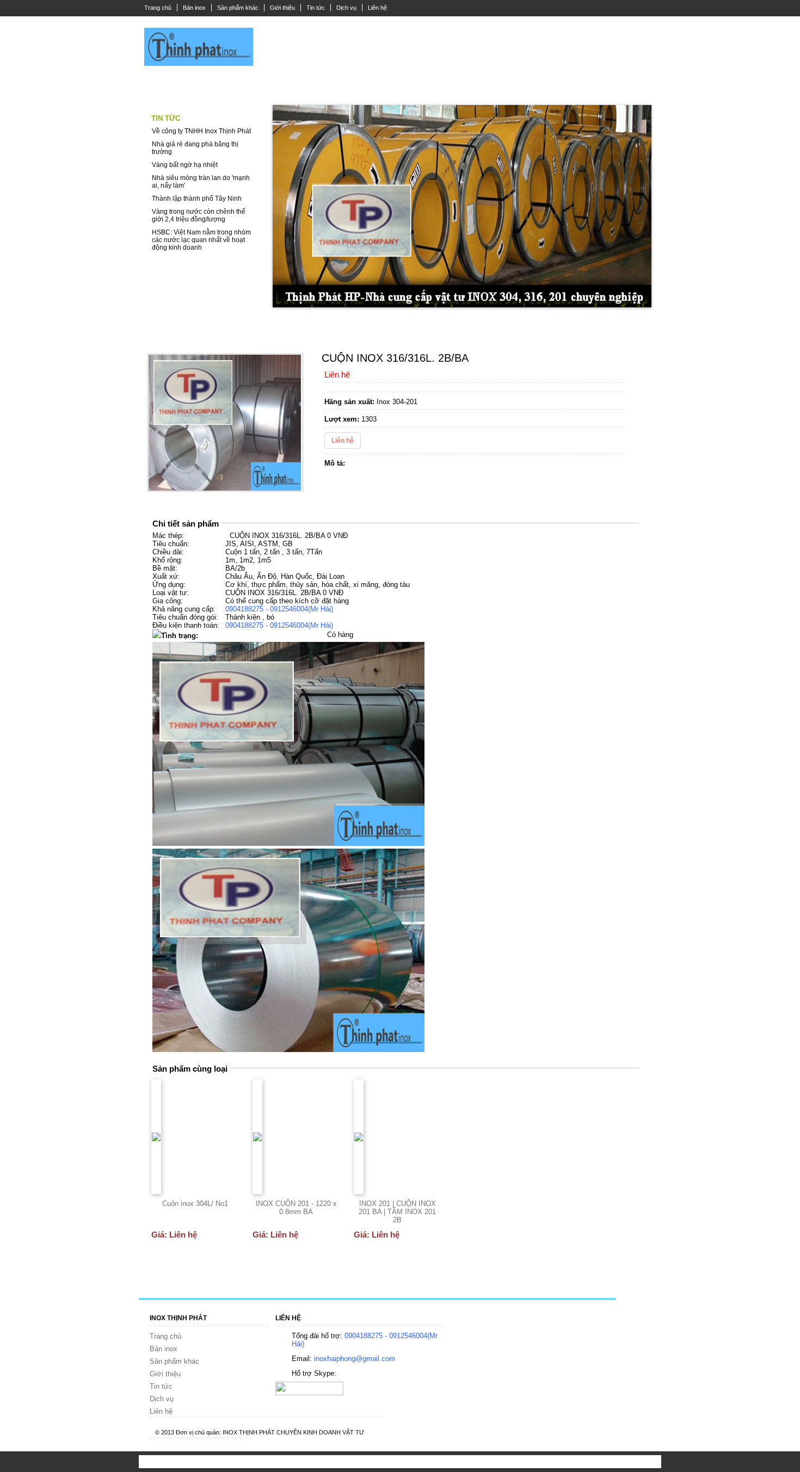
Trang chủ (157, 7)
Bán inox (194, 7)
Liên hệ (377, 7)
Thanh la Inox (169, 87)
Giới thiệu (282, 7)
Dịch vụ (346, 7)
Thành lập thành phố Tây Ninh (197, 198)
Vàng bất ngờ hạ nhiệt (185, 165)
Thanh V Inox (409, 87)
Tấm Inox (528, 87)
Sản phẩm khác (238, 7)
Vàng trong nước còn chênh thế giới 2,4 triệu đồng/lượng (198, 215)
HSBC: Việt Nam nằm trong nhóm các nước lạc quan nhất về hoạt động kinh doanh (201, 239)
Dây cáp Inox (230, 87)
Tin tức (315, 7)
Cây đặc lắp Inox (298, 87)
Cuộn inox (575, 87)
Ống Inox (357, 87)
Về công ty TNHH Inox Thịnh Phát (201, 131)
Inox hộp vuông (472, 87)
